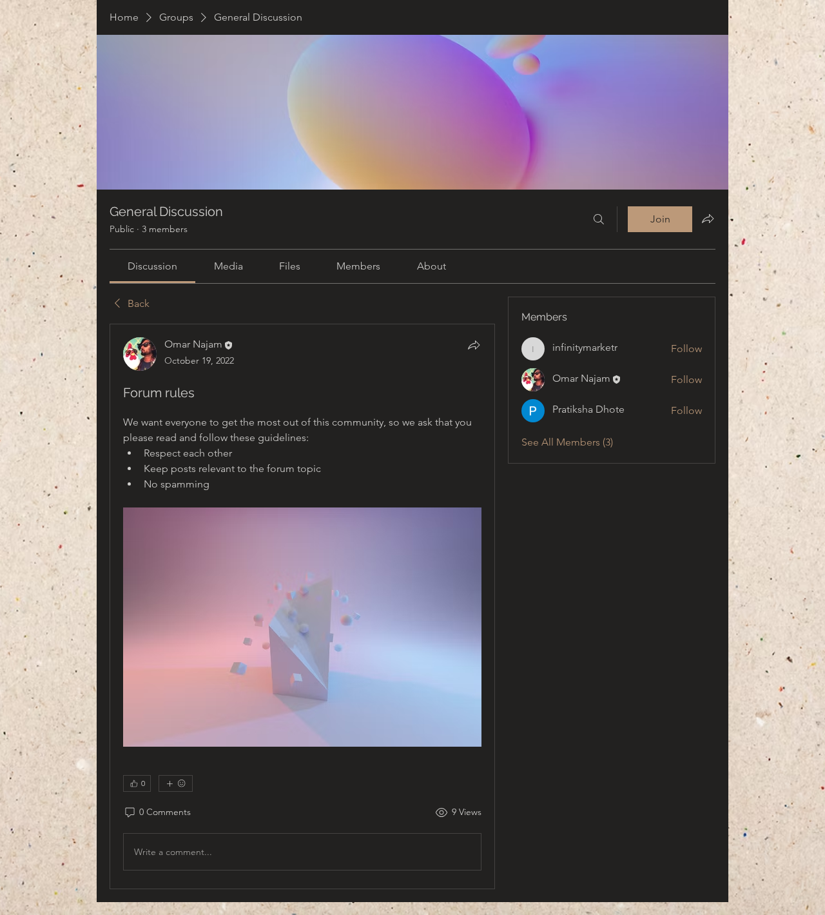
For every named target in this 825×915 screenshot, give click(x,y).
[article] (302, 606)
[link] (152, 266)
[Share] (473, 345)
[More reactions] (176, 783)
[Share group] (707, 218)
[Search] (599, 219)
